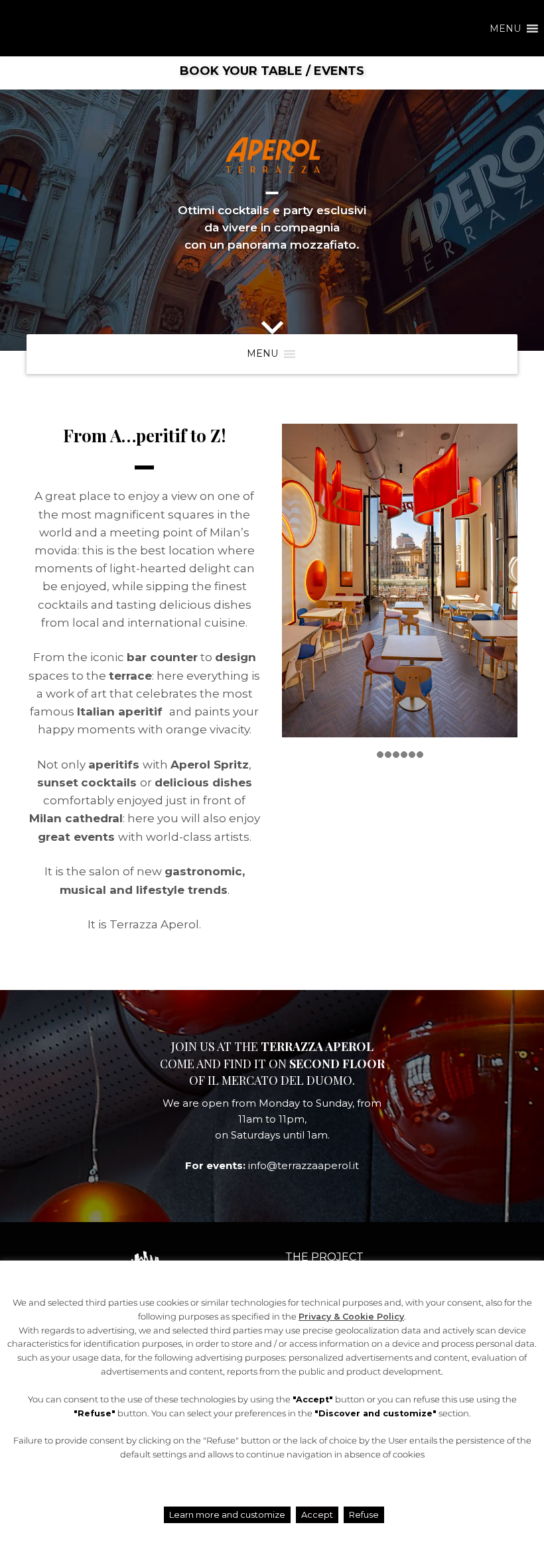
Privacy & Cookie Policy (351, 1317)
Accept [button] (317, 1514)
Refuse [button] (364, 1514)
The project (324, 1257)
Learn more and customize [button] (227, 1514)
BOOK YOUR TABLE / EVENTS (272, 71)
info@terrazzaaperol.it (303, 1165)
